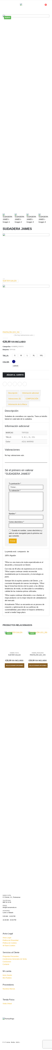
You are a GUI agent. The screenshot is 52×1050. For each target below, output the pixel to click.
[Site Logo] (26, 6)
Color (6, 362)
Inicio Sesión (7, 975)
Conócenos (7, 961)
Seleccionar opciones (14, 665)
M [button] (21, 355)
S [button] (14, 355)
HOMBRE (14, 346)
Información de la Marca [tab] (17, 404)
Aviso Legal (7, 937)
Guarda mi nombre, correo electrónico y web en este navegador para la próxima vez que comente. (25, 533)
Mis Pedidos (7, 978)
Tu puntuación (15, 484)
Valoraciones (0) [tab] (14, 399)
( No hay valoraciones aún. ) (24, 335)
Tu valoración (14, 491)
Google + (20, 384)
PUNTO (21, 346)
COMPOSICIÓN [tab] (32, 399)
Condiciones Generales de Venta (15, 959)
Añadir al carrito (15, 375)
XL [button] (34, 355)
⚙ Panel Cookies (9, 945)
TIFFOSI (12, 349)
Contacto (6, 964)
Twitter (10, 384)
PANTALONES (40, 653)
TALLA (5, 356)
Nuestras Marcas (9, 989)
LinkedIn (15, 384)
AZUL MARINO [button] (13, 361)
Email (25, 384)
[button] (5, 6)
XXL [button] (41, 355)
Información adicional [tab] (30, 393)
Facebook (5, 384)
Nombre (12, 514)
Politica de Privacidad (10, 940)
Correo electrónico (16, 522)
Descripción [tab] (12, 393)
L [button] (27, 355)
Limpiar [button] (15, 366)
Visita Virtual (7, 1003)
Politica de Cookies (10, 943)
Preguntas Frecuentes (11, 956)
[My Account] (38, 6)
